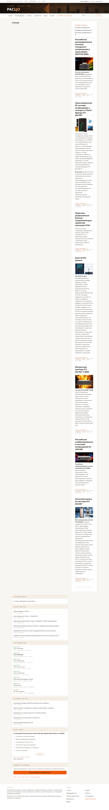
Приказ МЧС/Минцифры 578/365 (23, 679)
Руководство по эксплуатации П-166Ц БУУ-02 (26, 717)
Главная (77, 25)
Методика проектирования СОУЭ (23, 722)
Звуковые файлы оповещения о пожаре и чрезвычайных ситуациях (33, 708)
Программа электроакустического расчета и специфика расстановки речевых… (36, 626)
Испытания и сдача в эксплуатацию (26, 745)
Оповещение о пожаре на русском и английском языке (29, 713)
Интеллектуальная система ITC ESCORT (83, 501)
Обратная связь (90, 799)
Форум (52, 16)
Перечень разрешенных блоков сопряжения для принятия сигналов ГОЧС (83, 219)
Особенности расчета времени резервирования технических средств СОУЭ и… (36, 635)
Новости (88, 793)
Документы (37, 16)
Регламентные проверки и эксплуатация (27, 747)
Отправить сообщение (64, 16)
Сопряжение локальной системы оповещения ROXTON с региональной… (34, 631)
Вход (93, 1)
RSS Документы (36, 777)
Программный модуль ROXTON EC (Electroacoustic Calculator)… (31, 703)
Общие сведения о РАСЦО (21, 611)
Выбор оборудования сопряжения (25, 739)
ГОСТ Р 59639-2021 (19, 661)
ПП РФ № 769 (17, 685)
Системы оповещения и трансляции (24, 601)
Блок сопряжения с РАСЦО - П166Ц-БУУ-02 (25, 616)
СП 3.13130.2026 (18, 648)
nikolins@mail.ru (85, 1)
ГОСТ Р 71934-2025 (19, 673)
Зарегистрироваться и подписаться (40, 772)
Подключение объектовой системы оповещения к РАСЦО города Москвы (35, 621)
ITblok (83, 95)
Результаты (16, 757)
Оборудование (19, 16)
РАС (13, 9)
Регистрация (99, 1)
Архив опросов (25, 757)
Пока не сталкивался (21, 750)
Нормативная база (72, 796)
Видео (46, 16)
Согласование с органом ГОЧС (24, 742)
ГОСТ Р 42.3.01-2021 (19, 667)
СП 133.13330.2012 (19, 691)
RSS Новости (26, 777)
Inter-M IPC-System (81, 259)
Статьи (10, 16)
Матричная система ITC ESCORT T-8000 (82, 369)
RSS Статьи (18, 777)
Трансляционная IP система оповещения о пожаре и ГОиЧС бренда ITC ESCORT (83, 109)
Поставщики (89, 796)
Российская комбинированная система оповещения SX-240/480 (84, 444)
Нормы (29, 16)
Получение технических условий (25, 736)
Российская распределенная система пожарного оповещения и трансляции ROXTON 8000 (83, 46)
